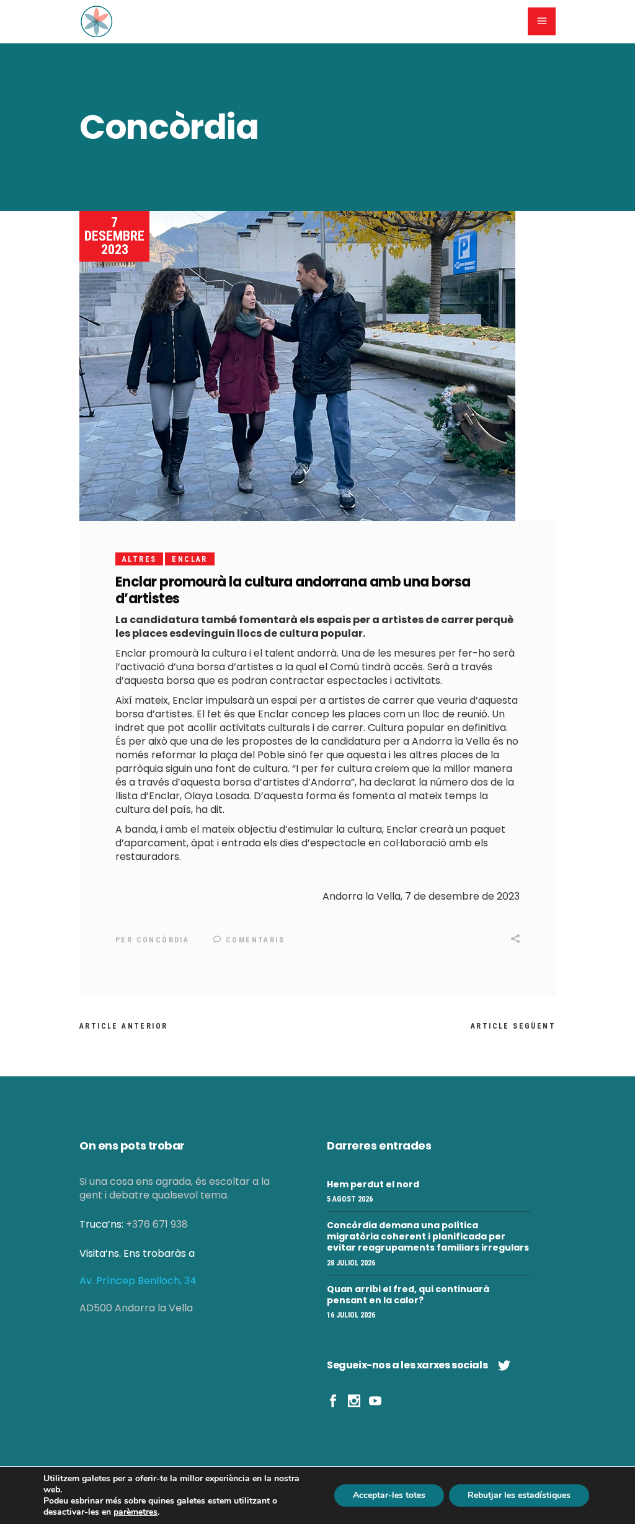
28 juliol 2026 (351, 1263)
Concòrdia (163, 940)
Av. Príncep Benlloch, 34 (138, 1281)
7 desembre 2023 (114, 236)
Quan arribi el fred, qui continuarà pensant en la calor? (408, 1294)
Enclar (189, 559)
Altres (139, 559)
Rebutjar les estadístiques (519, 1495)
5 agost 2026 (350, 1199)
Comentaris (254, 940)
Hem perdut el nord (373, 1184)
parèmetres (135, 1512)
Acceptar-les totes (389, 1495)
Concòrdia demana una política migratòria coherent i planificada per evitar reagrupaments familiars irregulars (428, 1236)
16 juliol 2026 (351, 1315)
